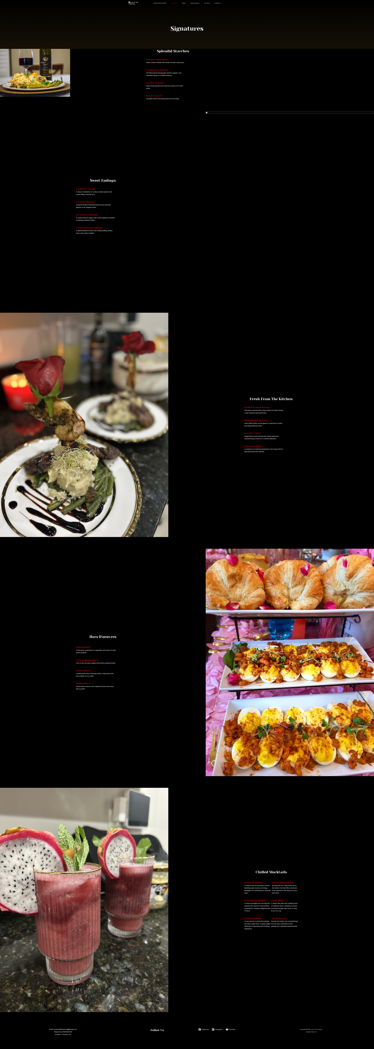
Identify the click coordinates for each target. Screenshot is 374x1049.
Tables (184, 3)
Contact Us (217, 3)
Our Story (207, 3)
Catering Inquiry (194, 3)
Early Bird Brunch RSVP (159, 3)
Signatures (174, 3)
